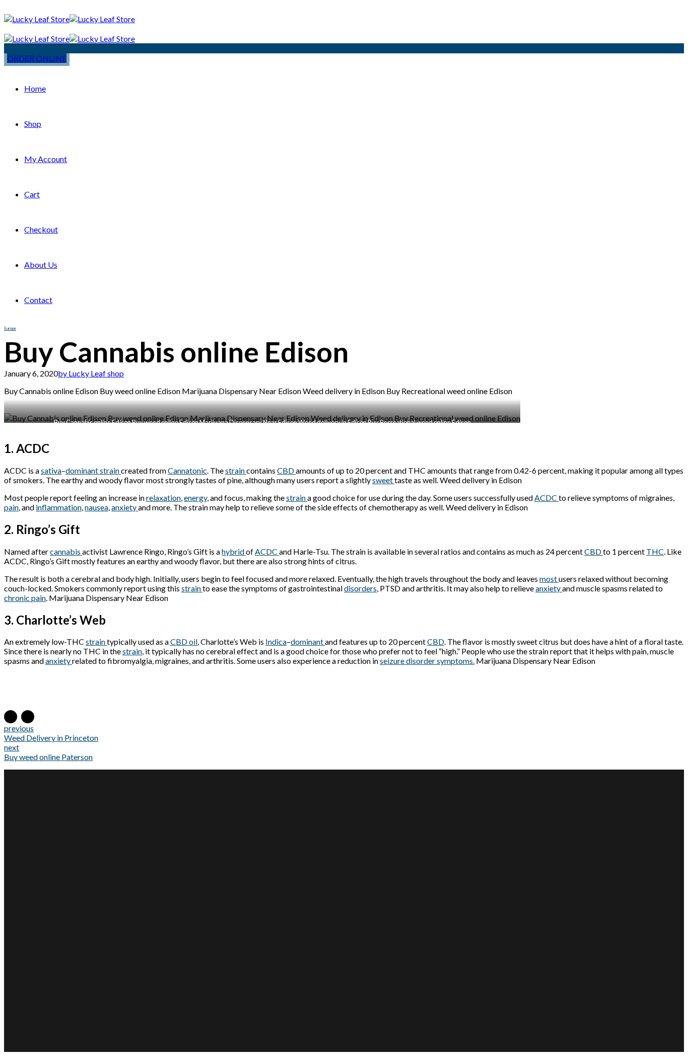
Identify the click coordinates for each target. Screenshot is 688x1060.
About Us (40, 264)
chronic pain (25, 597)
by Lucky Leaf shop (91, 373)
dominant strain (93, 470)
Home (35, 88)
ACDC (546, 497)
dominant (308, 641)
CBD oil (183, 641)
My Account (45, 159)
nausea (96, 507)
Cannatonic (187, 470)
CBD (286, 470)
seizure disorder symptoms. (427, 660)
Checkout (41, 229)
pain (11, 507)
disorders (360, 588)
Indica (276, 641)
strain (235, 470)
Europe (10, 328)
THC (655, 551)
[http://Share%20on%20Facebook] (10, 716)
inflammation (59, 507)
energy (195, 497)
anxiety (124, 507)
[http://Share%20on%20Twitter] (27, 716)
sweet (383, 480)
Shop (32, 123)
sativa (51, 470)
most (549, 578)
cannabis (66, 551)
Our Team (287, 882)
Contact (38, 300)
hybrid (234, 551)
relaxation (163, 497)
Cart (32, 194)
